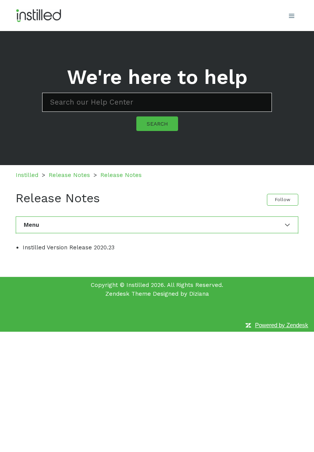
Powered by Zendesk (281, 325)
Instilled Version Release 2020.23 (68, 247)
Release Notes (69, 175)
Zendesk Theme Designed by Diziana (157, 293)
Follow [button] (282, 199)
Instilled (27, 175)
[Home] (38, 14)
